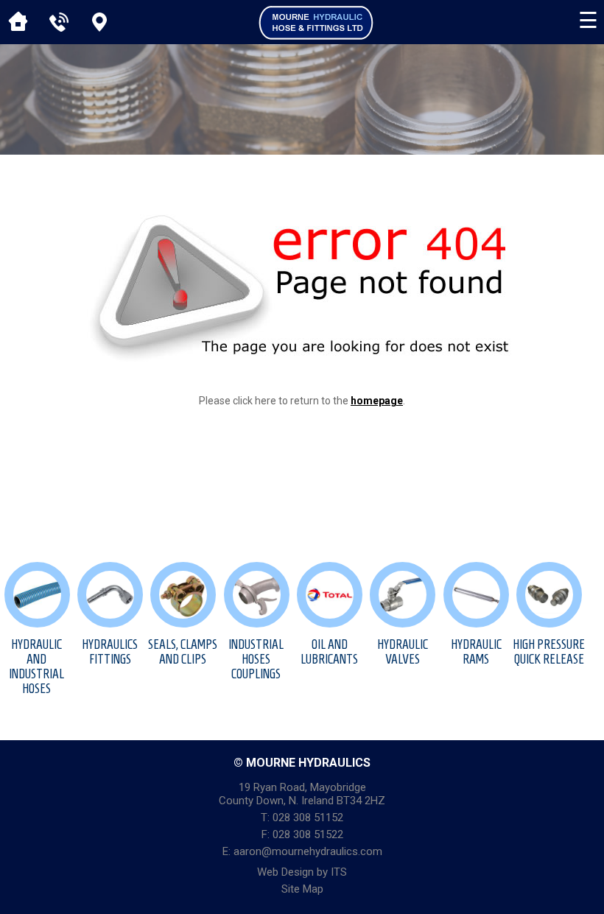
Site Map (302, 889)
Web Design (285, 872)
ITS (339, 872)
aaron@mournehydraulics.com (307, 851)
